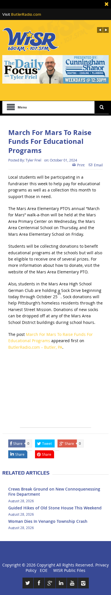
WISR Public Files (69, 570)
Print (81, 165)
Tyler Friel (33, 160)
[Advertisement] (55, 391)
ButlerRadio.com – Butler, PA (35, 347)
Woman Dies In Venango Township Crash (47, 521)
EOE (43, 570)
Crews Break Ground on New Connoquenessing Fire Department (54, 491)
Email (98, 165)
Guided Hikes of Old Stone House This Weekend (55, 508)
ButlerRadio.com (26, 14)
